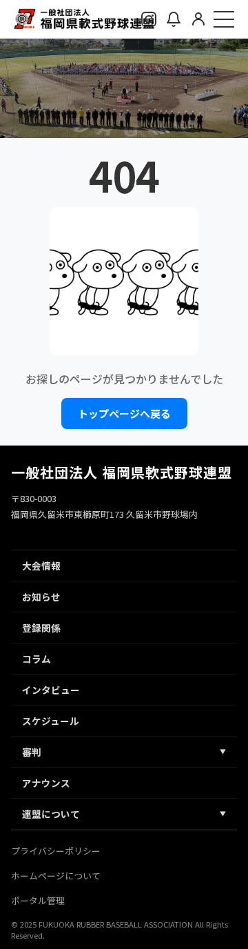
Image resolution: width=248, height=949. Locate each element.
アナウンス (46, 783)
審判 (124, 752)
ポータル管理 (38, 900)
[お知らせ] (173, 19)
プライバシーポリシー (56, 850)
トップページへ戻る (124, 413)
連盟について (124, 814)
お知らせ (41, 596)
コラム (36, 659)
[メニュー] (224, 19)
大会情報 (41, 565)
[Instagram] (149, 19)
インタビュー (51, 690)
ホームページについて (56, 875)
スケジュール (50, 721)
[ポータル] (198, 18)
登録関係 (41, 628)
